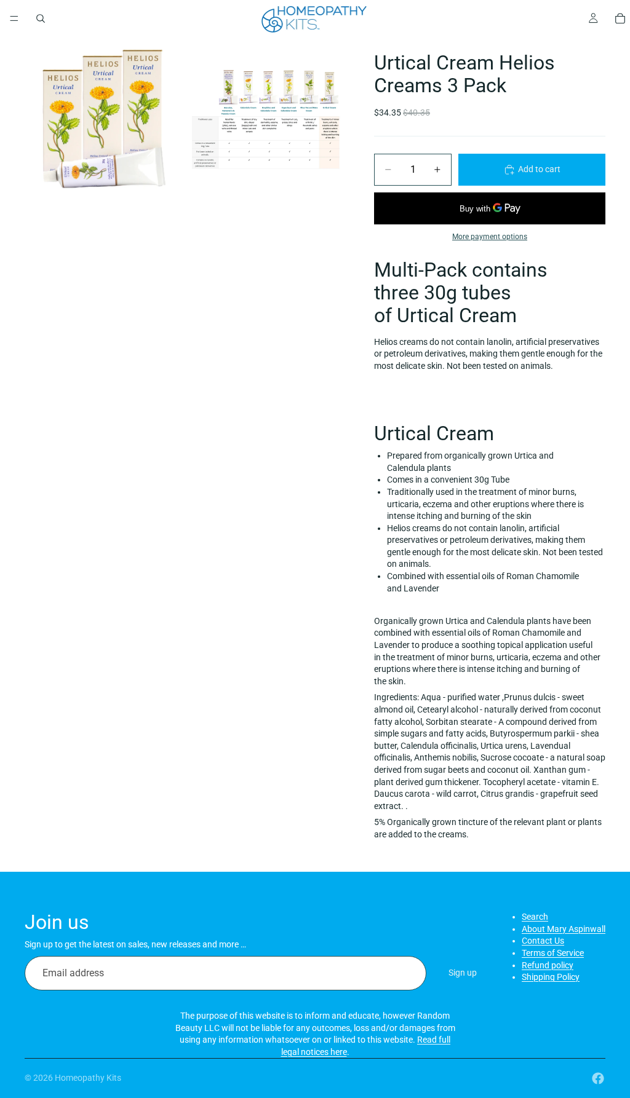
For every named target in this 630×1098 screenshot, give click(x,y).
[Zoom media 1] (104, 118)
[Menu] (14, 18)
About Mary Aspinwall (563, 929)
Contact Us (543, 941)
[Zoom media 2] (265, 118)
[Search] (40, 18)
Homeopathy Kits (88, 1078)
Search (535, 917)
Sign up (463, 973)
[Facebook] (598, 1078)
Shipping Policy (551, 977)
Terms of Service (553, 953)
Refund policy (547, 965)
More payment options (489, 236)
